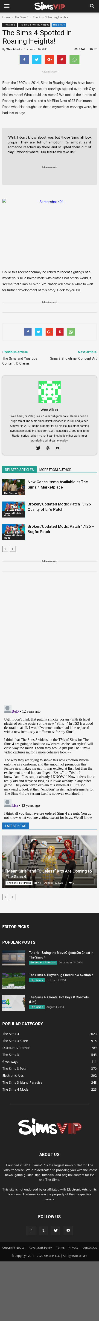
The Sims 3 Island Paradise (22, 1082)
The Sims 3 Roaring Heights (34, 24)
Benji (37, 882)
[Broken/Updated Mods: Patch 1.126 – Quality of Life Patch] (13, 510)
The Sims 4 (59, 24)
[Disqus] (49, 641)
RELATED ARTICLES (19, 470)
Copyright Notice (13, 1248)
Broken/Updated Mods (13, 514)
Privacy (73, 1248)
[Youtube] (59, 448)
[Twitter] (40, 448)
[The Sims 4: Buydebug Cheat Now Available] (13, 981)
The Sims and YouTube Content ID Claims (19, 360)
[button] (92, 6)
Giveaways (10, 1061)
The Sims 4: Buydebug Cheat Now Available (61, 975)
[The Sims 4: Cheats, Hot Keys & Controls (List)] (13, 1003)
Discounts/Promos (16, 1047)
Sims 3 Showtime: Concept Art (73, 358)
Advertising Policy (40, 1248)
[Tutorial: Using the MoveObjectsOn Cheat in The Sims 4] (13, 958)
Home (6, 17)
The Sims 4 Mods (15, 1089)
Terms (60, 1248)
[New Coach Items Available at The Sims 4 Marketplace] (13, 487)
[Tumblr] (43, 1230)
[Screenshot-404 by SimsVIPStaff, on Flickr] (49, 225)
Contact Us (89, 1248)
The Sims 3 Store (15, 1040)
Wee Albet (13, 49)
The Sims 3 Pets (14, 1068)
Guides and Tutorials (43, 962)
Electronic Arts (13, 1075)
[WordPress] (49, 448)
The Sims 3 (9, 24)
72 (95, 49)
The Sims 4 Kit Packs (19, 882)
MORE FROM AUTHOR (55, 470)
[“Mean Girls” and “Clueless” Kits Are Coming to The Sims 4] (49, 861)
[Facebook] (30, 1230)
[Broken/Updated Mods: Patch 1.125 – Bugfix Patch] (13, 532)
